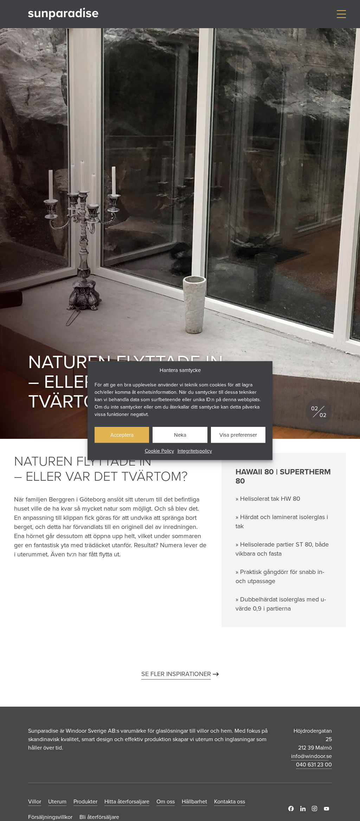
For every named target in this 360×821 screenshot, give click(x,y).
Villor (34, 801)
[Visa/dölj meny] (341, 14)
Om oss (165, 801)
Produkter (85, 801)
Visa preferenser (238, 434)
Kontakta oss (229, 801)
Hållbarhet (194, 801)
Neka (180, 434)
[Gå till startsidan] (63, 14)
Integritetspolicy (195, 450)
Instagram (316, 808)
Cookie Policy (159, 450)
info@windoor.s (310, 756)
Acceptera (122, 434)
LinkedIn (304, 808)
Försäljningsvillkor (50, 817)
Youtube (328, 808)
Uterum (57, 801)
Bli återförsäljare (99, 817)
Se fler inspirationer (176, 673)
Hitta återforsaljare (126, 801)
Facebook (292, 808)
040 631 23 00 (314, 764)
